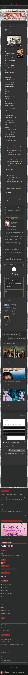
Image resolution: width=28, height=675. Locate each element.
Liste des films (5, 590)
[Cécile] (7, 220)
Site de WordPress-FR (5, 630)
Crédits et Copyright (6, 610)
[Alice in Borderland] (14, 347)
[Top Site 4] (2, 553)
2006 (19, 213)
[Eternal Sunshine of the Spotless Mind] (14, 368)
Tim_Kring (9, 213)
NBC (14, 213)
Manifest (7, 307)
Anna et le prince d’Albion (16, 338)
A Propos (4, 604)
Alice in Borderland (8, 360)
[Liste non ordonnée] (12, 425)
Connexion (23, 415)
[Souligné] (7, 425)
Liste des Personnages (7, 596)
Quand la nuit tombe (9, 403)
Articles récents (14, 218)
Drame (17, 210)
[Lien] (17, 425)
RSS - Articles (5, 562)
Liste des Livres (5, 602)
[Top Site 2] (1, 553)
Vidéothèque (13, 26)
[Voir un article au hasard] (26, 7)
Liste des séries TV (6, 587)
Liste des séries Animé (7, 584)
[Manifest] (6, 305)
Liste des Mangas (6, 599)
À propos (8, 218)
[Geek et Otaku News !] (2, 7)
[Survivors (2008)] (6, 317)
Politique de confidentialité (7, 613)
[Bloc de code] (15, 425)
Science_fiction (10, 210)
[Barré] (9, 425)
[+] (20, 424)
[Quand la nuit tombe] (14, 390)
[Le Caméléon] (13, 305)
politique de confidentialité (8, 446)
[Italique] (5, 425)
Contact (3, 607)
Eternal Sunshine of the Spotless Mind (12, 381)
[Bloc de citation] (13, 425)
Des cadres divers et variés (11, 334)
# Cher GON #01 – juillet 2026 (11, 2)
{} (18, 424)
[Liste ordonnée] (10, 425)
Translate (10, 571)
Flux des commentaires (5, 627)
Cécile (11, 32)
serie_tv (11, 207)
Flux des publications (5, 624)
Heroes (17, 207)
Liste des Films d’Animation (8, 593)
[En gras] (4, 425)
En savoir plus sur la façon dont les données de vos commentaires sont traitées (13, 455)
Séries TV (6, 26)
